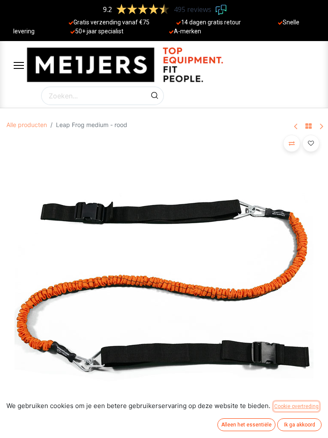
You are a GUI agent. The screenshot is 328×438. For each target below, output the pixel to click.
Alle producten (26, 124)
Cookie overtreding (296, 406)
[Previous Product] (296, 126)
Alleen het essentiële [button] (246, 425)
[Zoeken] (154, 95)
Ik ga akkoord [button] (299, 425)
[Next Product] (321, 126)
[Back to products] (308, 126)
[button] (291, 143)
